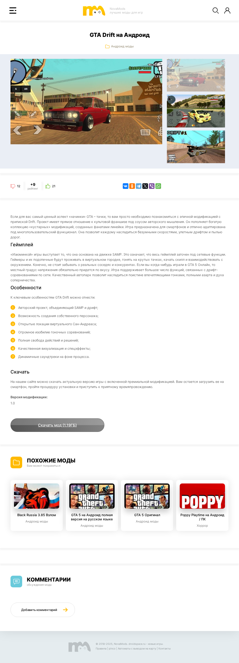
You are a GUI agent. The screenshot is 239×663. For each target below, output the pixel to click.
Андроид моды (122, 46)
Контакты (164, 648)
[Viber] (152, 186)
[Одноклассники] (132, 186)
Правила (101, 648)
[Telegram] (138, 186)
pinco (112, 648)
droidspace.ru (137, 643)
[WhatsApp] (158, 186)
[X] (145, 186)
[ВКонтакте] (125, 186)
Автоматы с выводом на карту (137, 648)
